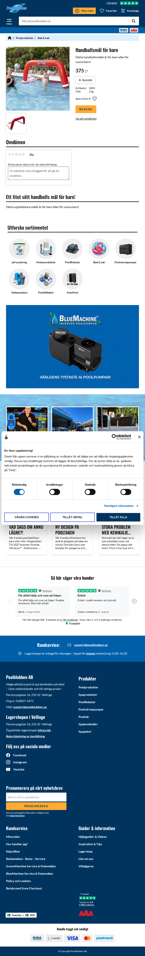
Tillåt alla (118, 517)
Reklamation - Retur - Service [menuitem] (26, 858)
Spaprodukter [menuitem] (88, 694)
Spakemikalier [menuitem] (88, 724)
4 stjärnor (20, 154)
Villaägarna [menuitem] (86, 866)
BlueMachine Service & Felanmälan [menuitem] (29, 873)
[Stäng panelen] (139, 437)
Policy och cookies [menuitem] (18, 881)
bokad (90, 653)
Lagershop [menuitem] (86, 851)
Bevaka (85, 109)
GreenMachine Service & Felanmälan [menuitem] (31, 866)
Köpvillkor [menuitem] (13, 851)
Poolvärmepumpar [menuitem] (91, 709)
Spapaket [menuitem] (85, 731)
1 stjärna (9, 154)
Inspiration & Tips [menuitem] (90, 844)
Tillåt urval (72, 517)
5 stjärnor (23, 154)
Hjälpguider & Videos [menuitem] (93, 836)
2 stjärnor (13, 154)
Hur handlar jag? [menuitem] (17, 844)
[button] (9, 21)
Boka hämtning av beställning (25, 736)
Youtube (19, 769)
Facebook (19, 755)
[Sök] (133, 21)
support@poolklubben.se (91, 645)
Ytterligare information (118, 506)
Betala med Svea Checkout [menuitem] (24, 888)
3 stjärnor (16, 154)
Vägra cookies (27, 517)
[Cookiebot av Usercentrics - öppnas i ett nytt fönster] (114, 437)
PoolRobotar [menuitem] (87, 702)
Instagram (20, 762)
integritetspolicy (17, 815)
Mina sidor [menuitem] (13, 836)
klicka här (44, 730)
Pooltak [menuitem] (84, 716)
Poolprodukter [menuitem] (89, 687)
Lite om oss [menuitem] (86, 858)
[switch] (54, 492)
